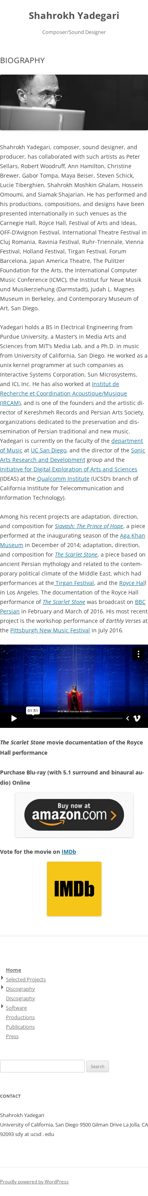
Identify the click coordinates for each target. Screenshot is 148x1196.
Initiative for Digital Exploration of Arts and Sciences (68, 469)
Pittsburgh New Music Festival (50, 630)
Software (16, 1007)
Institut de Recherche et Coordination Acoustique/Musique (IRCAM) (63, 393)
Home (13, 969)
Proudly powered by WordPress (34, 1181)
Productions (20, 1017)
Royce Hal (132, 583)
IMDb (69, 851)
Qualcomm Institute (63, 478)
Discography (20, 988)
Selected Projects (26, 979)
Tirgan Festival (74, 583)
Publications (20, 1026)
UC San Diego (48, 450)
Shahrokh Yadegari (74, 15)
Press (12, 1036)
